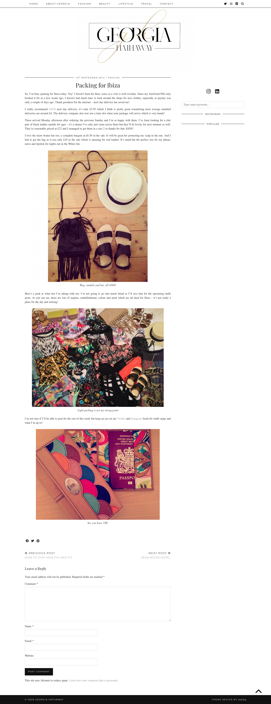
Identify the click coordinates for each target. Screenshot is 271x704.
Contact (166, 3)
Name (29, 626)
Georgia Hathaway (49, 699)
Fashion (84, 3)
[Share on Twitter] (33, 541)
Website (29, 655)
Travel (146, 3)
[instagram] (209, 91)
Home (33, 3)
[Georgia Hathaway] (135, 35)
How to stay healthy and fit (48, 555)
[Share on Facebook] (27, 541)
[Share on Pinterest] (38, 541)
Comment (31, 584)
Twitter (121, 418)
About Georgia (58, 3)
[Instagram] (231, 4)
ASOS (52, 109)
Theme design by (229, 699)
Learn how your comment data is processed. (93, 680)
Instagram (137, 418)
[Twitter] (225, 4)
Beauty (105, 3)
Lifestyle (125, 3)
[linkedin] (217, 91)
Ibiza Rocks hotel (156, 555)
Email (29, 641)
